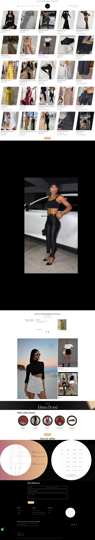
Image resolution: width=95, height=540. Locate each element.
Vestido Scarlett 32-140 (80, 55)
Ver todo (47, 138)
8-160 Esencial (41, 55)
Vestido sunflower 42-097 (6, 80)
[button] (23, 6)
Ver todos (22, 430)
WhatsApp (50, 510)
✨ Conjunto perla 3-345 (5, 30)
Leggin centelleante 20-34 (43, 30)
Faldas (59, 397)
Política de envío (59, 538)
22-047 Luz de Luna (79, 106)
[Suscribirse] (36, 524)
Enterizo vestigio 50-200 (43, 131)
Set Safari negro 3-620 (61, 30)
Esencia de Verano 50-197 (62, 106)
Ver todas (47, 434)
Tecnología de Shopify (28, 538)
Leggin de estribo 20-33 (42, 80)
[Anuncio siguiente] (77, 1)
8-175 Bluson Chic (23, 55)
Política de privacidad (44, 538)
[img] (47, 315)
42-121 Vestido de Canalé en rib (63, 131)
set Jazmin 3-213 (4, 106)
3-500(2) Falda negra (80, 131)
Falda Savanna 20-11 (4, 55)
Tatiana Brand (22, 538)
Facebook (19, 510)
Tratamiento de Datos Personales (38, 514)
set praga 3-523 (79, 80)
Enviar (31, 502)
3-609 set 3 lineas (23, 106)
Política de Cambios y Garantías (38, 512)
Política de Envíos (35, 510)
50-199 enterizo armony (61, 80)
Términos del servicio (52, 538)
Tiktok (18, 514)
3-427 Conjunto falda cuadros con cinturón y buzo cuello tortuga (28, 81)
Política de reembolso (36, 538)
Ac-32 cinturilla (60, 55)
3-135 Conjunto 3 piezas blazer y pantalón (46, 106)
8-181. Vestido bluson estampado (7, 131)
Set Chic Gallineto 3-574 (24, 30)
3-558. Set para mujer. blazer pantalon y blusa (28, 131)
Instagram (19, 512)
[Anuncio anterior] (17, 1)
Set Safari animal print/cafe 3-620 (82, 30)
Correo (49, 512)
